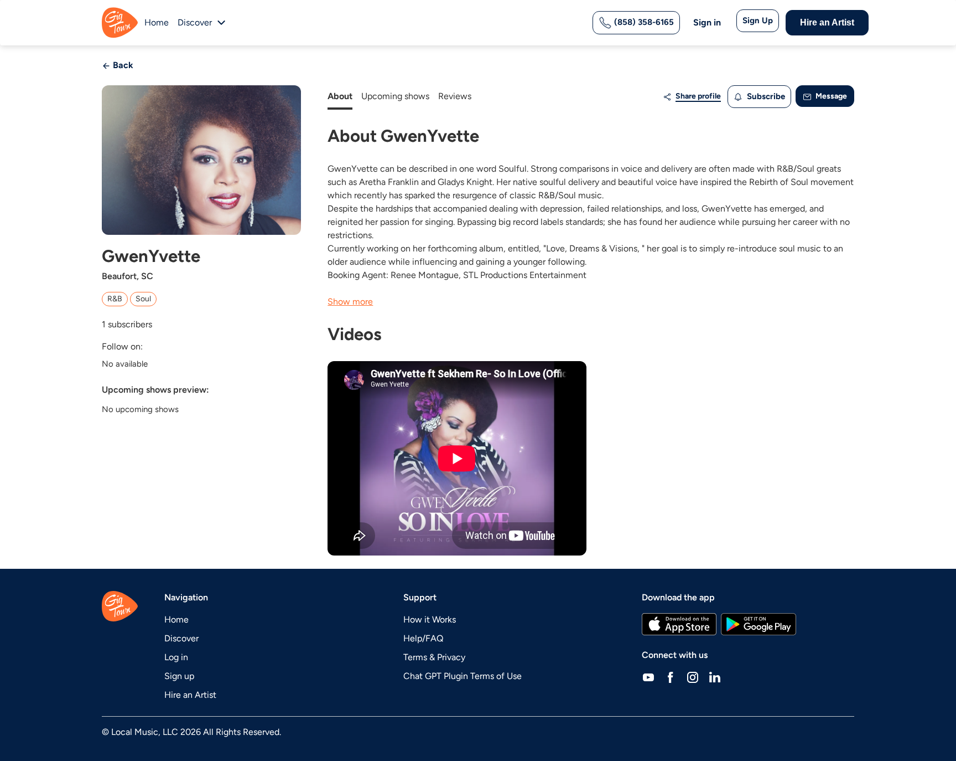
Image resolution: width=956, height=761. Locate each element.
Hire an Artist (827, 22)
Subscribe (765, 96)
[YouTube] (648, 677)
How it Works (429, 619)
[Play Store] (758, 624)
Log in (176, 657)
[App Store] (679, 624)
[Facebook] (670, 677)
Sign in (707, 22)
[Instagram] (693, 677)
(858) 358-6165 (643, 22)
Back (122, 65)
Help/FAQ (423, 638)
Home (156, 22)
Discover (181, 638)
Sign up (179, 676)
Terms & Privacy (434, 657)
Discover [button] (195, 22)
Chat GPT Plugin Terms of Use (462, 676)
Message (830, 96)
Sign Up (757, 20)
